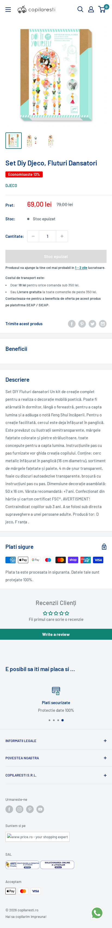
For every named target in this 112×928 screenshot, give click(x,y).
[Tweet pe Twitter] (92, 323)
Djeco (11, 185)
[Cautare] (80, 9)
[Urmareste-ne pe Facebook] (9, 809)
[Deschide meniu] (8, 9)
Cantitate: (14, 236)
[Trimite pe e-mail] (103, 323)
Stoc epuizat (56, 256)
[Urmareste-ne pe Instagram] (19, 809)
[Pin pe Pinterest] (82, 323)
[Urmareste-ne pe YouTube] (40, 809)
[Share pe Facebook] (72, 323)
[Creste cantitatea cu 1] (62, 236)
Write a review (56, 634)
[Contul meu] (91, 9)
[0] (102, 9)
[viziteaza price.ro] (37, 835)
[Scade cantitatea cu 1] (33, 236)
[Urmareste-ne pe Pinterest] (30, 809)
